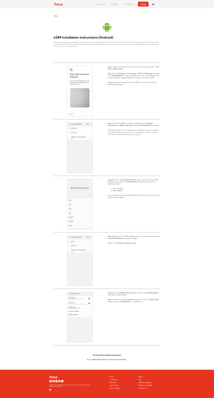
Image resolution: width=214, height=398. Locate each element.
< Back (56, 16)
